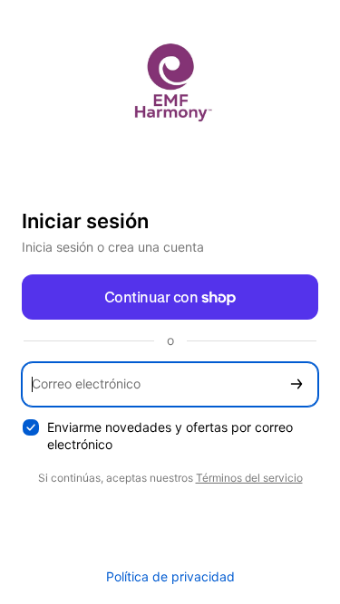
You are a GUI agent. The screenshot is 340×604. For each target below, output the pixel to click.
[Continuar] (296, 384)
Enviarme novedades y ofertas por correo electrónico (170, 435)
